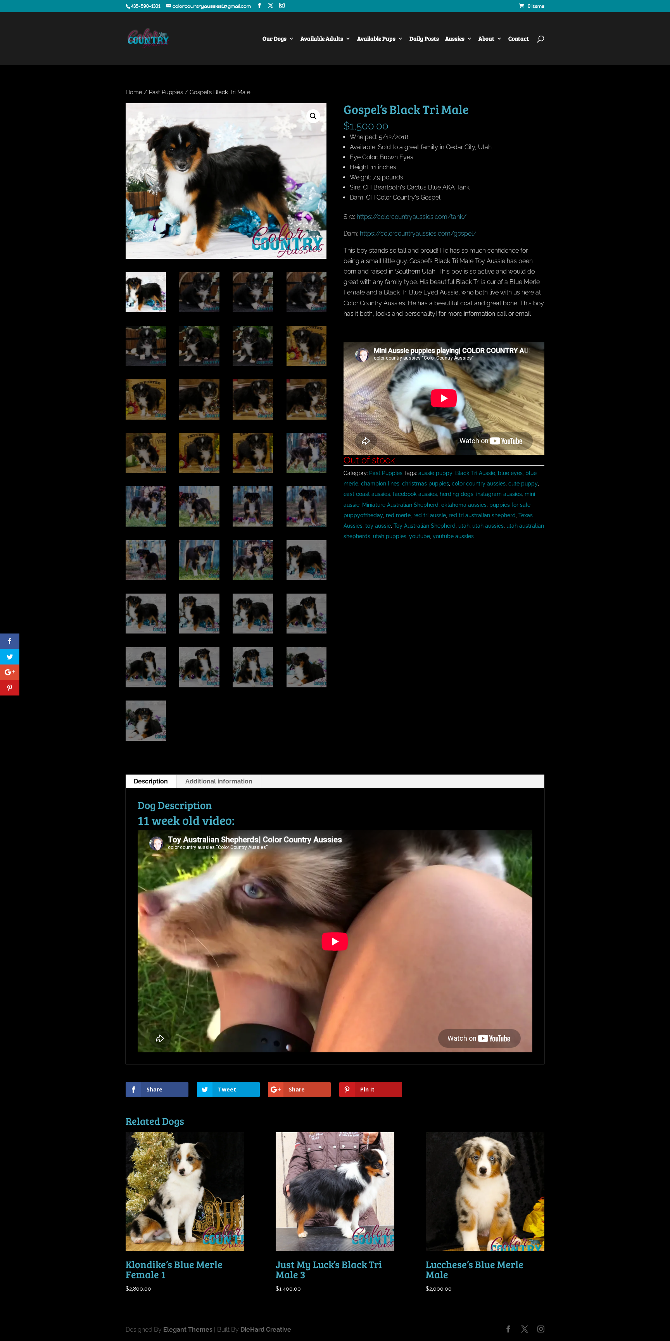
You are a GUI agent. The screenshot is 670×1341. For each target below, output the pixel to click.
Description (151, 781)
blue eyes (510, 473)
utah (464, 526)
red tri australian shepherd (482, 515)
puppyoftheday (363, 515)
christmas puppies (425, 483)
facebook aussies (415, 494)
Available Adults (321, 39)
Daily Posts (424, 39)
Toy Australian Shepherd (425, 526)
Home (134, 92)
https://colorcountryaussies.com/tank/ (411, 216)
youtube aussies (453, 536)
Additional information (218, 781)
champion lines (380, 483)
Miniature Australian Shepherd (400, 505)
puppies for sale (509, 505)
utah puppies (389, 536)
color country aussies (479, 483)
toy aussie (378, 526)
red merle (398, 515)
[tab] (151, 781)
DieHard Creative (265, 1329)
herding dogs (456, 494)
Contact (518, 39)
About (486, 39)
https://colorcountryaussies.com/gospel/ (419, 233)
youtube (419, 536)
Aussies (455, 39)
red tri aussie (429, 515)
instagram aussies (499, 494)
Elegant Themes (187, 1329)
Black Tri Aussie (475, 473)
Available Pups (376, 39)
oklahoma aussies (464, 505)
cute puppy (523, 483)
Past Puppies (166, 92)
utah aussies (488, 526)
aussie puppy (435, 473)
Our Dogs (274, 39)
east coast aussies (367, 494)
